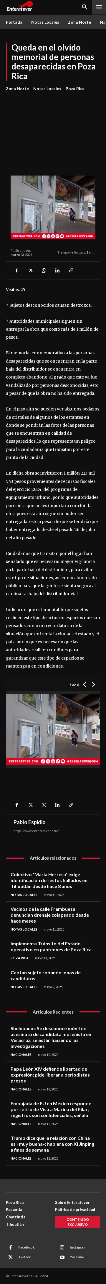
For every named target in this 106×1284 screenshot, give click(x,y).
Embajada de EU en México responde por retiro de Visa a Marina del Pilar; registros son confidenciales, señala (51, 1109)
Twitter (24, 1257)
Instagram (78, 1247)
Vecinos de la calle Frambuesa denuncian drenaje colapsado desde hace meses (50, 914)
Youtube (77, 1257)
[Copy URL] (71, 270)
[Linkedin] (57, 270)
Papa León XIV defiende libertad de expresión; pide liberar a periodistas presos (50, 1074)
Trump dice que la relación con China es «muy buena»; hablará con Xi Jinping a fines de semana (52, 1143)
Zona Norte (17, 88)
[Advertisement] (53, 127)
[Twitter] (30, 270)
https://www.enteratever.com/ (36, 831)
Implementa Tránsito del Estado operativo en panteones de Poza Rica (51, 946)
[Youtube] (62, 1257)
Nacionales (21, 1054)
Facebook (26, 1247)
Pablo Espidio (30, 822)
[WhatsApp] (43, 270)
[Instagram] (62, 1247)
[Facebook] (16, 270)
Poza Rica (75, 88)
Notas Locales (47, 88)
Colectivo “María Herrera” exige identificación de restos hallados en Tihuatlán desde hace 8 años (49, 880)
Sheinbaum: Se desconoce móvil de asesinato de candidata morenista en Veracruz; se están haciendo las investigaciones (51, 1037)
